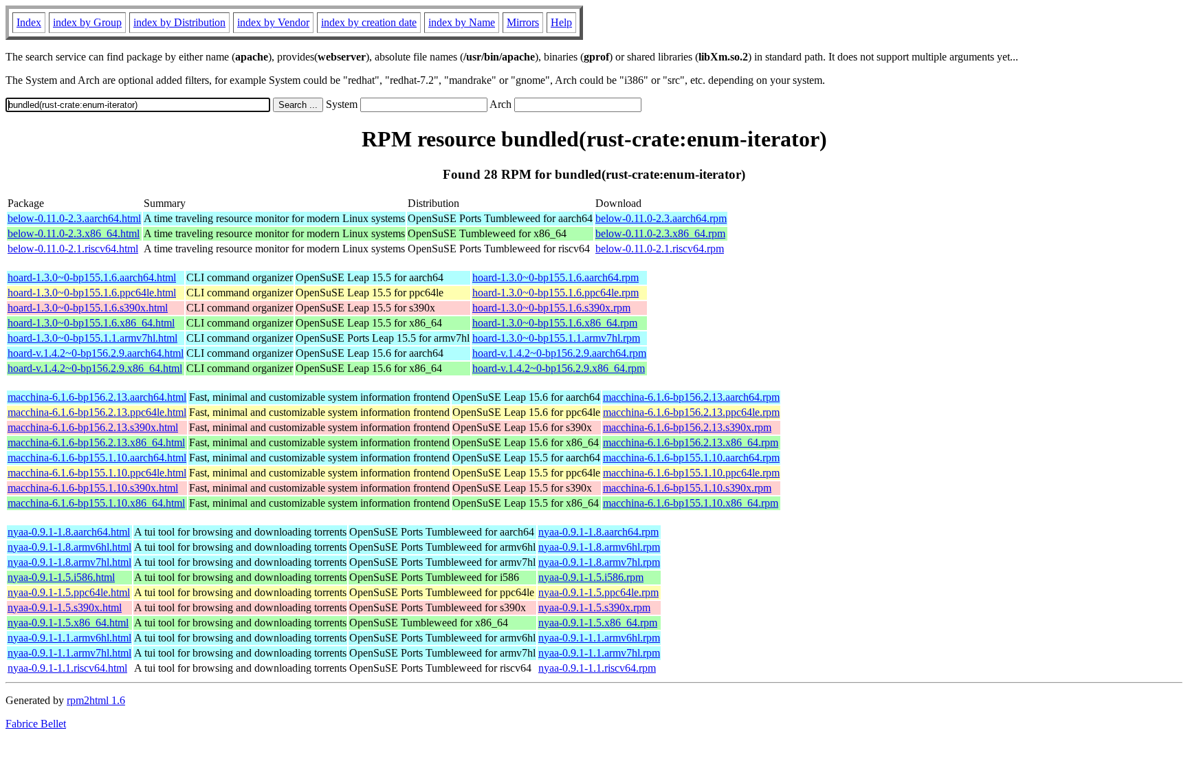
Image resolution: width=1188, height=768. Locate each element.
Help (561, 22)
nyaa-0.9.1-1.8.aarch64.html (69, 532)
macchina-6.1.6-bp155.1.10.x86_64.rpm (690, 503)
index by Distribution (179, 22)
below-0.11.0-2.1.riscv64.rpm (659, 248)
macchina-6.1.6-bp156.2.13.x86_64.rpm (690, 442)
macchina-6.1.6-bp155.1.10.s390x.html (93, 488)
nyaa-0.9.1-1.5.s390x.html (65, 607)
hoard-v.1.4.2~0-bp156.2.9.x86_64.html (95, 368)
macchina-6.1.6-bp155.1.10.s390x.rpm (687, 488)
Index (28, 22)
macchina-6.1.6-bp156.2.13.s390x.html (93, 427)
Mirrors (523, 22)
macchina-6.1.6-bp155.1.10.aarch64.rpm (691, 457)
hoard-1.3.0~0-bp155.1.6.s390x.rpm (551, 308)
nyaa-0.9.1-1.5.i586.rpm (591, 577)
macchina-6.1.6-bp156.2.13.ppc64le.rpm (691, 412)
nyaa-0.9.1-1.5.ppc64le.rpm (598, 592)
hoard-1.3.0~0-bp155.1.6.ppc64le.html (92, 292)
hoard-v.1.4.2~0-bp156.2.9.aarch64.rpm (559, 353)
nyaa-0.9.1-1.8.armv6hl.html (69, 547)
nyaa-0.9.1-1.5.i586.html (61, 577)
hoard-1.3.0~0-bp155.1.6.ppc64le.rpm (555, 292)
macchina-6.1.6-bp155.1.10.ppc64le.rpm (691, 473)
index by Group (87, 22)
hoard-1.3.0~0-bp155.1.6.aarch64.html (92, 277)
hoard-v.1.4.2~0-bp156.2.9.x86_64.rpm (558, 368)
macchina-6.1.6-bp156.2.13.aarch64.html (97, 397)
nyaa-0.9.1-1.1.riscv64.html (67, 668)
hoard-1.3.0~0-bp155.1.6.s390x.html (88, 308)
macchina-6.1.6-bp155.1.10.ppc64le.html (97, 473)
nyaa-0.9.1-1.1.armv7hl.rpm (599, 653)
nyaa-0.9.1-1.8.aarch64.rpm (598, 532)
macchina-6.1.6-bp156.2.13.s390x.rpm (687, 427)
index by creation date (369, 22)
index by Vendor (273, 22)
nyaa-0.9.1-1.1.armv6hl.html (69, 638)
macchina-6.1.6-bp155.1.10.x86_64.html (96, 503)
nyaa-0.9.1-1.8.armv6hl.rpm (599, 547)
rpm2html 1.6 (96, 700)
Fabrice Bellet (36, 723)
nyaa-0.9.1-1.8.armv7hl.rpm (599, 562)
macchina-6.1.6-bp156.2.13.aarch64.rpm (691, 397)
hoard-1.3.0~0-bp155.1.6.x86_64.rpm (554, 323)
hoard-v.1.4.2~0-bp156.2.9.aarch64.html (96, 353)
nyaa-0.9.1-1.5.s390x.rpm (594, 607)
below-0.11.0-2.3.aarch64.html (74, 218)
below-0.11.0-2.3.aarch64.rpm (661, 218)
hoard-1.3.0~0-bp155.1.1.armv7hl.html (92, 338)
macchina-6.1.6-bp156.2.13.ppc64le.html (97, 412)
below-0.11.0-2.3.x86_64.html (74, 233)
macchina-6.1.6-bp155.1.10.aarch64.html (97, 457)
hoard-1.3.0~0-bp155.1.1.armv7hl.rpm (556, 338)
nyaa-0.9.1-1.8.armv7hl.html (69, 562)
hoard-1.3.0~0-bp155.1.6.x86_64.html (91, 323)
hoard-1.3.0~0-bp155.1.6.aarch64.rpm (555, 277)
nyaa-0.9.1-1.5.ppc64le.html (69, 592)
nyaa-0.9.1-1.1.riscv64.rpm (597, 668)
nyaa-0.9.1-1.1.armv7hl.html (69, 653)
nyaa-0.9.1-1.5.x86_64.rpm (597, 622)
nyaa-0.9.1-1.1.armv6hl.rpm (599, 638)
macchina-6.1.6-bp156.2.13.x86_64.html (96, 442)
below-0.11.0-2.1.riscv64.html (73, 248)
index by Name (461, 22)
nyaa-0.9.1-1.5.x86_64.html (68, 622)
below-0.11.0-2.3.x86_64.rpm (660, 233)
